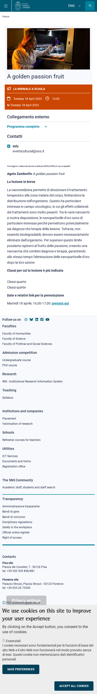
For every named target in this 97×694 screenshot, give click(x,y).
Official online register (16, 532)
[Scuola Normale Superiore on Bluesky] (31, 319)
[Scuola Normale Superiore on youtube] (47, 319)
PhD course (9, 365)
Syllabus (7, 397)
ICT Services (10, 456)
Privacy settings (26, 600)
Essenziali (13, 641)
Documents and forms (16, 461)
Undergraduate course (16, 360)
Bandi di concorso (13, 517)
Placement (9, 418)
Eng (71, 6)
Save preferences (20, 669)
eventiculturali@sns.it (28, 151)
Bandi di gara (10, 511)
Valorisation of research (17, 423)
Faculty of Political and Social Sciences (27, 344)
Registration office (13, 466)
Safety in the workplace (17, 527)
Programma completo (23, 126)
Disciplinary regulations (17, 522)
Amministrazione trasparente (21, 506)
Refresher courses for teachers (21, 440)
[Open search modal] (90, 6)
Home (5, 16)
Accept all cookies (74, 686)
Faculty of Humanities (16, 333)
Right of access (12, 537)
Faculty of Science (13, 338)
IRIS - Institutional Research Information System (32, 381)
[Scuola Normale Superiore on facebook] (41, 319)
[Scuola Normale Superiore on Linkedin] (36, 319)
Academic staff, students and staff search (28, 487)
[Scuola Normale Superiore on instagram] (25, 319)
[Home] (22, 6)
